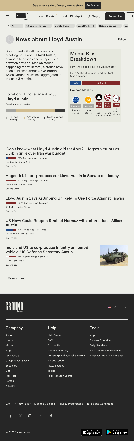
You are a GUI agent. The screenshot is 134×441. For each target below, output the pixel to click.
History (9, 340)
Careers (10, 380)
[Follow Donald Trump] (71, 25)
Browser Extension (100, 340)
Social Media (84, 26)
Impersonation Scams (60, 375)
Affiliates (10, 386)
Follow (122, 39)
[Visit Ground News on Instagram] (29, 416)
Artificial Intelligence (36, 26)
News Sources (56, 365)
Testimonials (12, 355)
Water (14, 26)
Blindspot (76, 16)
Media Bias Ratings (59, 350)
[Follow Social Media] (93, 25)
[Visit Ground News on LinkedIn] (40, 415)
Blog (8, 350)
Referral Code (56, 360)
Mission (10, 345)
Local (63, 16)
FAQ (50, 340)
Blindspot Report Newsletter (105, 350)
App (92, 335)
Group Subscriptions (17, 360)
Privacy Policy (22, 403)
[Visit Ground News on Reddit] (51, 415)
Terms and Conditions (100, 403)
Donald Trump (62, 26)
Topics (51, 370)
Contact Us (54, 345)
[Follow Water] (20, 25)
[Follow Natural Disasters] (119, 25)
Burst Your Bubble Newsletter (106, 355)
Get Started (93, 5)
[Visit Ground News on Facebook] (11, 416)
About (9, 335)
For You (50, 16)
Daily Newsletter (99, 345)
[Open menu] (8, 16)
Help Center (54, 335)
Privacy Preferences (70, 403)
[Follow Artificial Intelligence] (49, 25)
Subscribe (115, 16)
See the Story (12, 166)
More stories (16, 278)
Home (39, 16)
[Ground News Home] (22, 16)
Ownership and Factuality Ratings (66, 355)
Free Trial (11, 375)
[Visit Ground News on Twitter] (20, 415)
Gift (8, 370)
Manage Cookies (44, 403)
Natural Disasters (107, 26)
